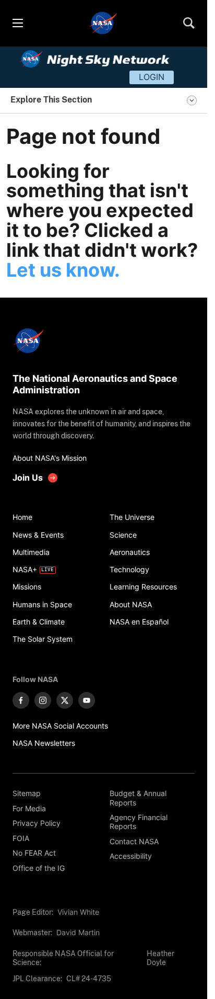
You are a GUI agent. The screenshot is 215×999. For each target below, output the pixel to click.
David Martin (78, 932)
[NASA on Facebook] (21, 700)
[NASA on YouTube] (86, 700)
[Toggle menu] (17, 23)
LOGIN (151, 77)
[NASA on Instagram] (42, 700)
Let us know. (63, 269)
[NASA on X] (64, 700)
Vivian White (78, 911)
